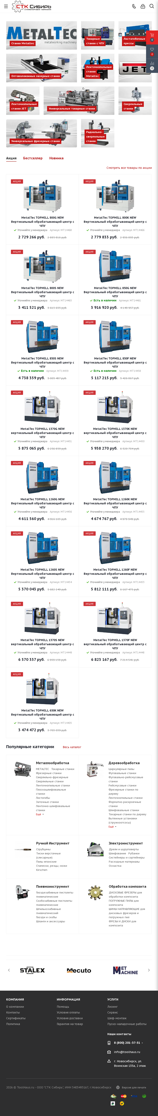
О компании (15, 1007)
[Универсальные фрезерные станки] (41, 133)
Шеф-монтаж (117, 1018)
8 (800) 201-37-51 (127, 1043)
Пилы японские (46, 861)
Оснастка (115, 866)
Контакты (13, 1012)
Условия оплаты (68, 1012)
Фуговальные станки (122, 773)
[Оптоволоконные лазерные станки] (41, 68)
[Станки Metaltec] (41, 35)
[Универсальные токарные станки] (79, 100)
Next (149, 970)
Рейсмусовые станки (122, 785)
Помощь (63, 1007)
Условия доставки (70, 1018)
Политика (13, 1024)
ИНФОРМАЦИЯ (68, 999)
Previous (9, 970)
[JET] (135, 68)
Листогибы (43, 798)
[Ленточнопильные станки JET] (23, 100)
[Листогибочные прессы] (135, 35)
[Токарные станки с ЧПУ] (97, 35)
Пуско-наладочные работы (126, 1024)
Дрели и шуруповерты (124, 849)
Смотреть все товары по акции (129, 168)
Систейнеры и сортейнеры (127, 857)
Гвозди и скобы (46, 917)
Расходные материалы (124, 861)
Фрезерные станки (49, 773)
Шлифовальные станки (124, 810)
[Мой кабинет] (143, 6)
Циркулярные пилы (121, 769)
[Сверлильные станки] (135, 100)
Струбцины (43, 849)
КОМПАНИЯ (15, 999)
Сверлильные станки (50, 781)
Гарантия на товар (70, 1024)
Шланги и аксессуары (50, 921)
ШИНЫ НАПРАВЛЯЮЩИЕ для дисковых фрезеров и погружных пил (127, 913)
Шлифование (117, 853)
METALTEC (42, 769)
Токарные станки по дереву (127, 814)
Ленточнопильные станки (53, 785)
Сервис (112, 1012)
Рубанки (133, 853)
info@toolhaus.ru (127, 1052)
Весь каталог (72, 747)
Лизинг (112, 1007)
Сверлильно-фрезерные (52, 777)
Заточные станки (47, 802)
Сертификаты (16, 1018)
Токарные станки (62, 769)
